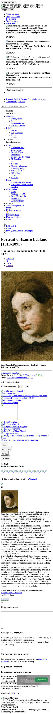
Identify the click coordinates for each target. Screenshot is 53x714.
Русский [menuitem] (10, 99)
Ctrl (20, 386)
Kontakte (20, 707)
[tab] (10, 259)
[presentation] (29, 268)
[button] (13, 14)
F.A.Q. (9, 707)
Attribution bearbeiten (10, 373)
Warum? (33, 479)
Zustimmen (41, 680)
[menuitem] (45, 99)
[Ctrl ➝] (9, 422)
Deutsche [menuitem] (39, 99)
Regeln (18, 709)
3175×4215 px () (33, 375)
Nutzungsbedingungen (30, 709)
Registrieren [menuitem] (20, 102)
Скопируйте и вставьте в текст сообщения (19, 686)
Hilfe (3, 707)
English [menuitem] (17, 99)
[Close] (26, 106)
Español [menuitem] (24, 99)
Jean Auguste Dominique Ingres (20, 377)
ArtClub (13, 141)
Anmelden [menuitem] (10, 102)
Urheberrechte (19, 712)
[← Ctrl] (9, 402)
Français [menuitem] (31, 99)
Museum (11, 112)
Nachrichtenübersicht (15, 90)
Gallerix (12, 693)
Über (14, 707)
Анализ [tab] (9, 266)
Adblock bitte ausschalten (11, 593)
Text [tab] (9, 263)
